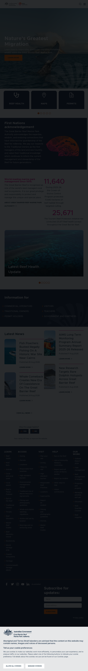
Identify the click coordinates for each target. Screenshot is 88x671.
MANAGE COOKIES (35, 666)
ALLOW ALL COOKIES (13, 666)
